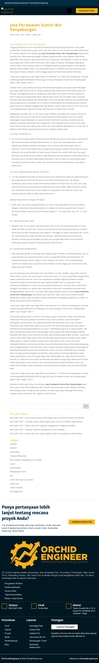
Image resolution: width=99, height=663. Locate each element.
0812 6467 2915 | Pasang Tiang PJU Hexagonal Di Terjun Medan (37, 429)
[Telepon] (4, 606)
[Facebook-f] (53, 642)
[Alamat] (68, 606)
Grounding (14, 452)
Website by (84, 658)
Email (41, 605)
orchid (16, 34)
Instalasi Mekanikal (18, 456)
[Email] (34, 606)
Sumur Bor (36, 34)
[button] (69, 10)
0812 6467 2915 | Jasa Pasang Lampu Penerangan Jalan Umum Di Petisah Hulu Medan (47, 418)
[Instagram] (59, 642)
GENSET (13, 448)
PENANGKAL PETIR (18, 471)
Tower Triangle (16, 487)
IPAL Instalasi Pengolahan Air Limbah (26, 460)
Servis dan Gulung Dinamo (21, 479)
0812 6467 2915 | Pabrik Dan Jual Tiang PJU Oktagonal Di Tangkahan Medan (42, 425)
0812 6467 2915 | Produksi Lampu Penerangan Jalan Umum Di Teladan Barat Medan (46, 421)
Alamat (77, 605)
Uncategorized (16, 491)
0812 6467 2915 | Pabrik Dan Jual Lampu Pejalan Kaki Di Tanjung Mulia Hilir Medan (46, 433)
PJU (11, 475)
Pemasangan (15, 467)
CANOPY (13, 444)
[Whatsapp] (64, 642)
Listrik (12, 464)
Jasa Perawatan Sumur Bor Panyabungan (27, 44)
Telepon (13, 605)
